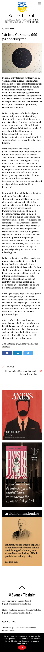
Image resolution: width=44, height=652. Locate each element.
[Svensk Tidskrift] (22, 16)
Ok (22, 648)
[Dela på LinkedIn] (17, 353)
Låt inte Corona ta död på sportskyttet (19, 36)
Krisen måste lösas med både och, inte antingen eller (21, 373)
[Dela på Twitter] (28, 353)
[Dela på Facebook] (7, 353)
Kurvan (10, 366)
